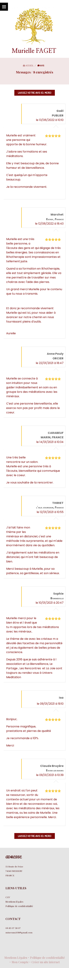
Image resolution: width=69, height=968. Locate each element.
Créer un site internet (45, 962)
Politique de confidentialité (47, 957)
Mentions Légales (15, 957)
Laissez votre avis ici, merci (34, 92)
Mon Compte (20, 962)
